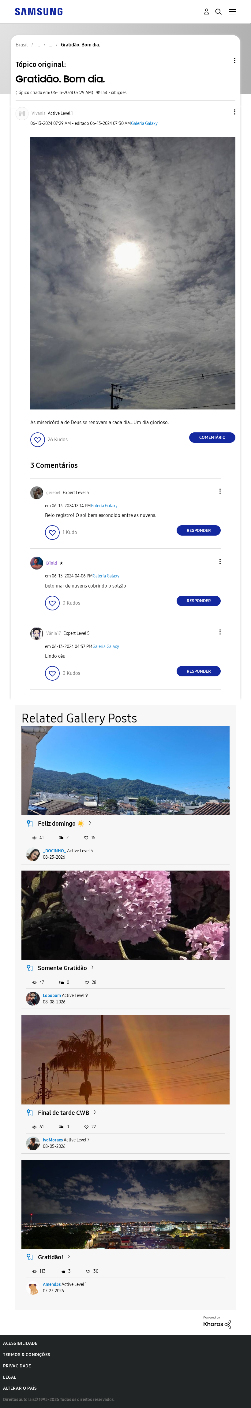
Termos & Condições (27, 1354)
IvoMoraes (53, 1140)
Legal (9, 1377)
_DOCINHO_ (54, 850)
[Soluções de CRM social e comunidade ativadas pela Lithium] (217, 1322)
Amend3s (52, 1284)
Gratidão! (50, 1257)
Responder (199, 530)
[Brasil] (38, 11)
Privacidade (17, 1366)
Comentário (212, 437)
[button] (225, 112)
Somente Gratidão (62, 968)
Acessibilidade (20, 1343)
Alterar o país (20, 1388)
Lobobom (52, 995)
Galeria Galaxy (144, 123)
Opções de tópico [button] (224, 60)
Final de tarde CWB (63, 1112)
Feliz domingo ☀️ (61, 823)
